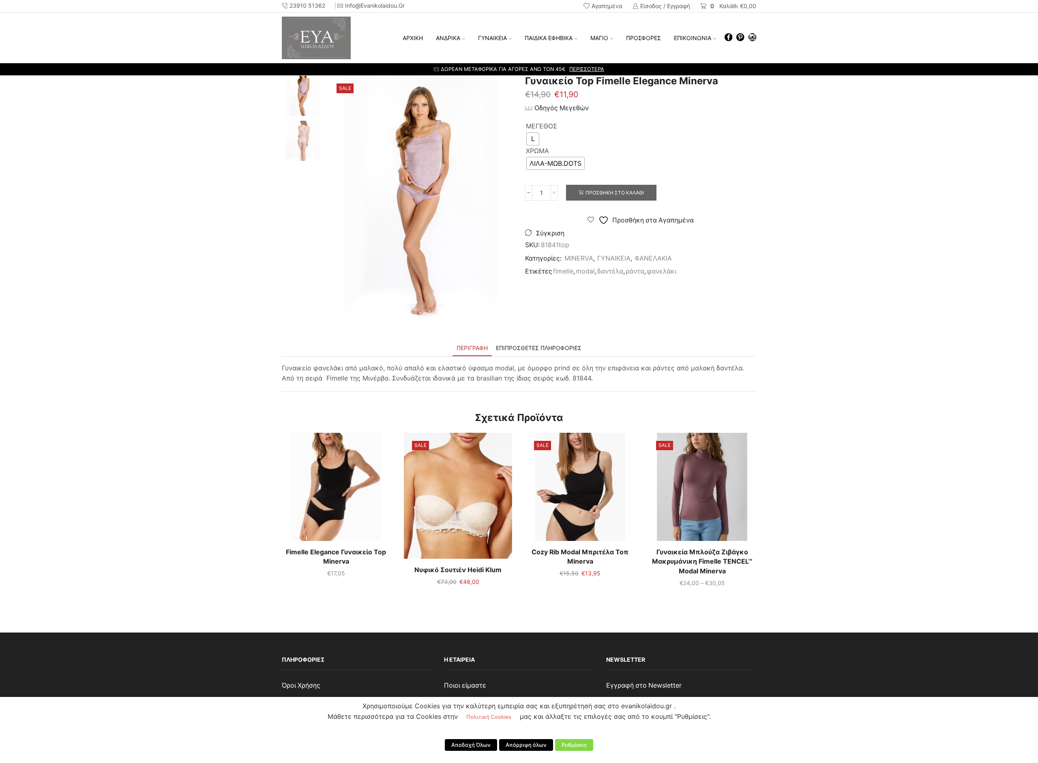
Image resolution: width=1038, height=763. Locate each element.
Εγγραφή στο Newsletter (644, 685)
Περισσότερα (586, 69)
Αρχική (413, 37)
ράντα (635, 271)
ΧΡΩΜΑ (537, 151)
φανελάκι (661, 271)
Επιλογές (336, 490)
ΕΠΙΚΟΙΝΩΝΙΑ (692, 37)
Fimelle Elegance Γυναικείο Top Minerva (336, 557)
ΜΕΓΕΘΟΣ (541, 126)
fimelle (563, 271)
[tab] (472, 348)
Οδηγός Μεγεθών (561, 108)
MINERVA (578, 258)
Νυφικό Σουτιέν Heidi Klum (458, 570)
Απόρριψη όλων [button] (526, 745)
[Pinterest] (740, 38)
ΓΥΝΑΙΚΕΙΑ (492, 37)
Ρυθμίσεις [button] (574, 745)
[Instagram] (752, 38)
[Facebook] (728, 38)
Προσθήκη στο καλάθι (614, 193)
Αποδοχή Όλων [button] (471, 745)
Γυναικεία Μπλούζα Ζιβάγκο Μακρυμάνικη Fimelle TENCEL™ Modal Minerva (702, 561)
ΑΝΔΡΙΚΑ (448, 37)
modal (585, 271)
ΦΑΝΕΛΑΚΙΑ (653, 258)
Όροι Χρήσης (301, 685)
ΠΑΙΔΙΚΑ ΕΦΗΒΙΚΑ (549, 37)
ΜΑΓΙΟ (599, 37)
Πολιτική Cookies (488, 717)
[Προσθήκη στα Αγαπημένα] (319, 490)
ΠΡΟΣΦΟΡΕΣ (643, 37)
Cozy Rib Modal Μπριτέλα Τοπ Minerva (580, 557)
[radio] (533, 139)
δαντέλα (610, 271)
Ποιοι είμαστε (465, 685)
